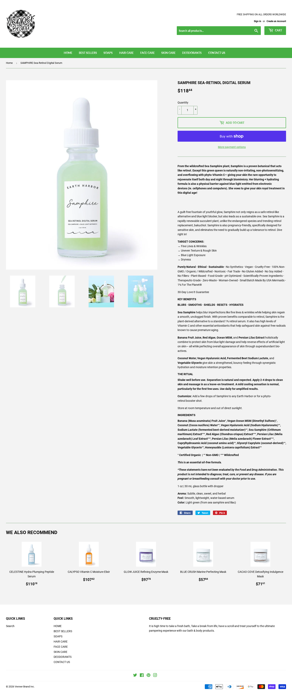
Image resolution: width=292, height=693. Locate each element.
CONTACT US (216, 52)
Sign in (257, 21)
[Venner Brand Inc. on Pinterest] (148, 675)
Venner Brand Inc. (25, 686)
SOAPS (108, 52)
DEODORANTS (192, 52)
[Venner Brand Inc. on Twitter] (135, 675)
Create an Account (276, 21)
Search (10, 626)
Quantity (183, 102)
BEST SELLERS (88, 52)
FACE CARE (147, 52)
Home (9, 62)
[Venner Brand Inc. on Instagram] (155, 675)
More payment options (232, 147)
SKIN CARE (168, 52)
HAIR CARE (126, 52)
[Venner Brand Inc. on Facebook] (142, 675)
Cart (278, 30)
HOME (68, 52)
